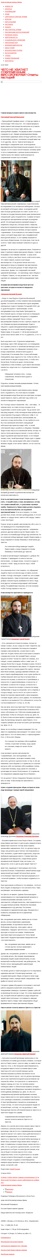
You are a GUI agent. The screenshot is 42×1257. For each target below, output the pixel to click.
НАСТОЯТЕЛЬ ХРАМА (13, 30)
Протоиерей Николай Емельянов (12, 117)
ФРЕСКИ (8, 19)
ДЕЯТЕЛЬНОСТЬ (11, 37)
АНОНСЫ (8, 9)
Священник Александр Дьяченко (27, 836)
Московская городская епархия (12, 1242)
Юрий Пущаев (15, 1169)
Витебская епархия (7, 1254)
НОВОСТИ (9, 6)
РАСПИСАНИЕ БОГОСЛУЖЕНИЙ (17, 32)
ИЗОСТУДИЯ (9, 48)
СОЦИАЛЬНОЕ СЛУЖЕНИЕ (15, 40)
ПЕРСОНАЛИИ (10, 22)
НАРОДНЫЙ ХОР (11, 42)
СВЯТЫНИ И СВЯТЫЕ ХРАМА (16, 17)
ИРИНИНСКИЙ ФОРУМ (13, 45)
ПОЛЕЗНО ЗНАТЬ (11, 35)
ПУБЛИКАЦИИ (10, 11)
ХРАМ (7, 14)
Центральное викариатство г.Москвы (14, 1246)
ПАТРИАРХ (9, 24)
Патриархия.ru (6, 1237)
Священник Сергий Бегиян (20, 639)
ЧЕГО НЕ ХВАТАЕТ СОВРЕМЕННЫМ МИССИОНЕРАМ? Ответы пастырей (19, 73)
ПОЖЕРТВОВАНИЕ (12, 58)
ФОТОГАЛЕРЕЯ (10, 53)
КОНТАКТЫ (9, 61)
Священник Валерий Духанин (11, 294)
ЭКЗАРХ (8, 27)
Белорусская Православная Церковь (14, 1250)
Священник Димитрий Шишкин (24, 1054)
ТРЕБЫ (7, 55)
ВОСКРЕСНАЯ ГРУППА (13, 50)
